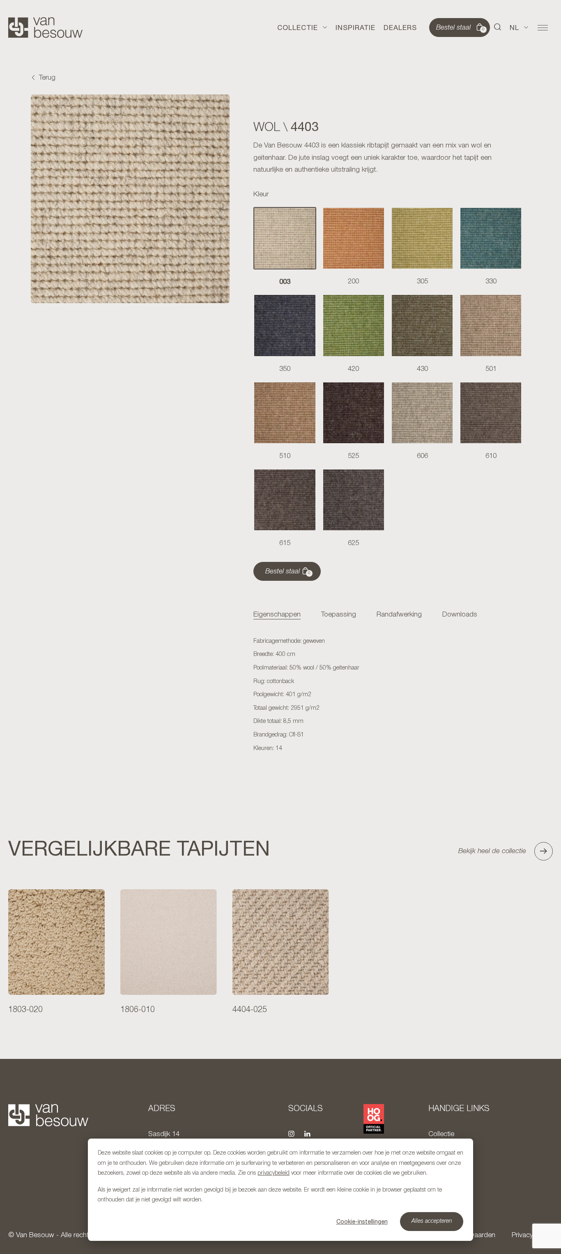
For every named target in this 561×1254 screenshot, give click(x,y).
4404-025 (249, 1010)
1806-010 (137, 1010)
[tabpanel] (387, 695)
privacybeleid (274, 1173)
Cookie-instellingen (362, 1221)
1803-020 (25, 1010)
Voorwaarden (475, 1235)
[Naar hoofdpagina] (45, 27)
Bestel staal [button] (460, 28)
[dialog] (280, 1190)
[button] (498, 27)
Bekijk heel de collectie (492, 851)
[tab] (277, 615)
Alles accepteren (432, 1221)
